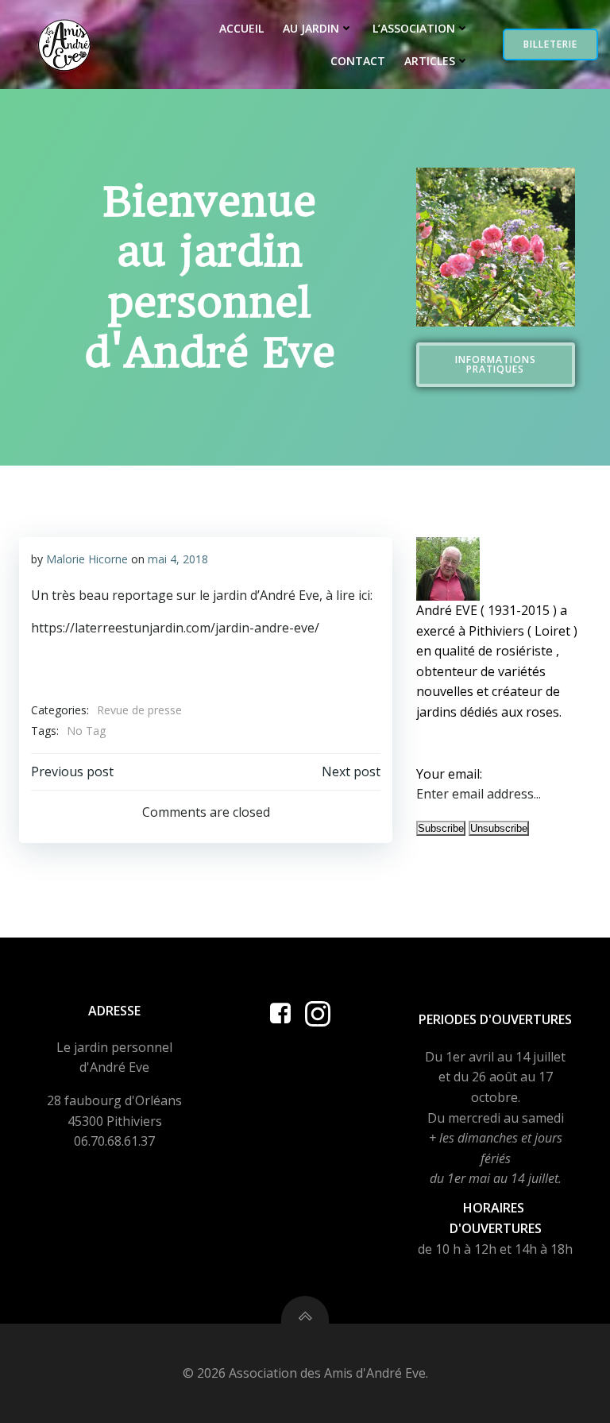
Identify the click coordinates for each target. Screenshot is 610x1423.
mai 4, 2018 (178, 558)
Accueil (241, 28)
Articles (429, 60)
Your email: (449, 774)
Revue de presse (139, 709)
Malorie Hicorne (87, 558)
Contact (357, 60)
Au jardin (311, 28)
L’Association (414, 28)
